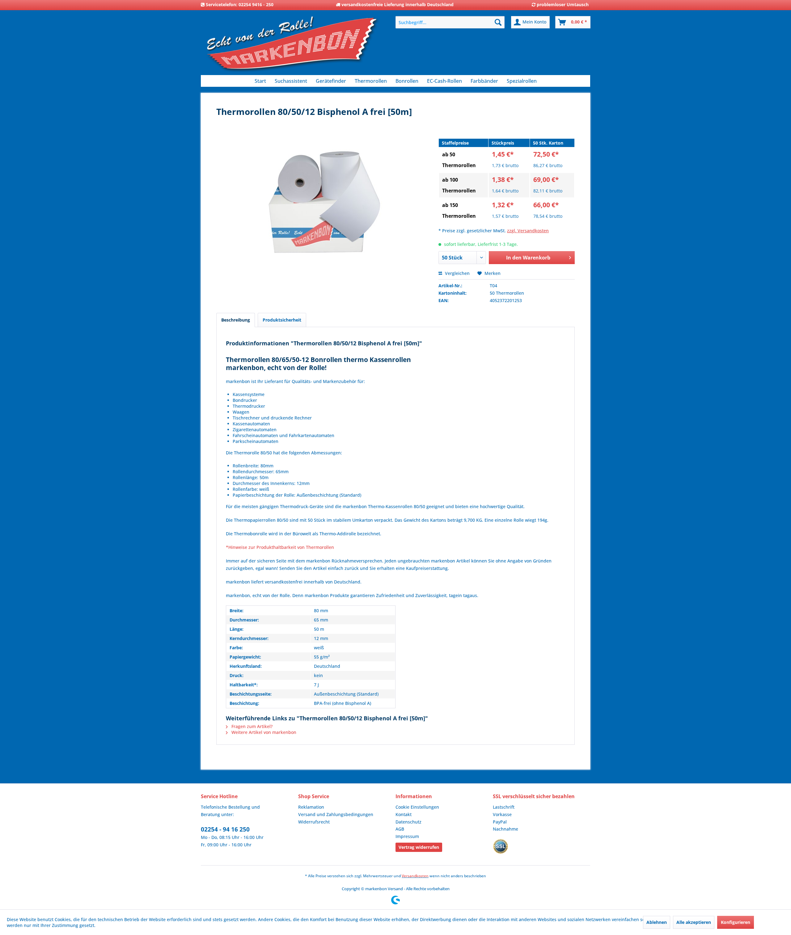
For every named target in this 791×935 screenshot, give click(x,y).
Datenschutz (408, 822)
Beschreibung (235, 320)
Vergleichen (457, 273)
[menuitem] (450, 22)
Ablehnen (656, 922)
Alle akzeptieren (693, 922)
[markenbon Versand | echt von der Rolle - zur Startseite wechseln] (292, 46)
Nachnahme (505, 829)
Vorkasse (502, 814)
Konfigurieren (735, 922)
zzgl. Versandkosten (528, 231)
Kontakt (404, 814)
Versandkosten (415, 875)
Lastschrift (503, 807)
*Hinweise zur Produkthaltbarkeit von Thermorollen (280, 547)
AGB (400, 829)
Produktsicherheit (282, 320)
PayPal (500, 822)
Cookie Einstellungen (417, 807)
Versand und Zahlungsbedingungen (335, 814)
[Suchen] (498, 22)
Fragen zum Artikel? (251, 726)
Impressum (407, 836)
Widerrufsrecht (314, 822)
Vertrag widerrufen (419, 847)
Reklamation (311, 807)
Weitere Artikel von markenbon (263, 732)
